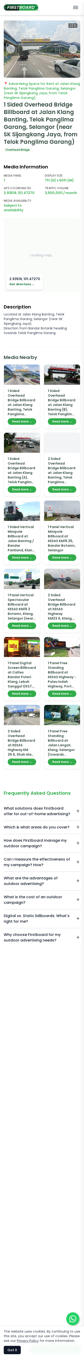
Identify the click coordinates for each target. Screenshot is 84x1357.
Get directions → (22, 284)
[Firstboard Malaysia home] (21, 7)
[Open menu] (75, 7)
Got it (12, 1350)
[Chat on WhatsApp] (72, 1318)
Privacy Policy (28, 1340)
